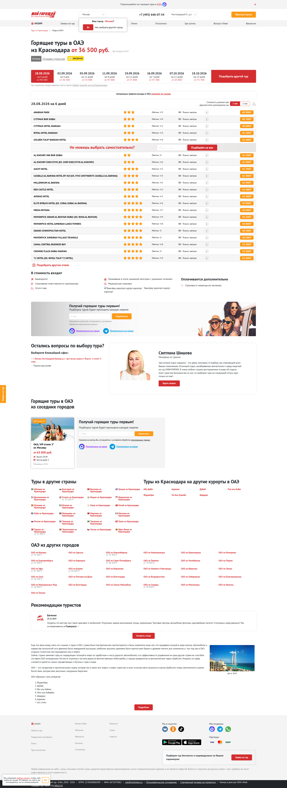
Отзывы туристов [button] (54, 59)
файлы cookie (23, 778)
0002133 (58, 785)
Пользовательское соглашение (161, 782)
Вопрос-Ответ (81, 723)
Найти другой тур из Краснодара (89, 85)
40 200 (245, 112)
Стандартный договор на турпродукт (198, 782)
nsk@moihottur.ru (134, 782)
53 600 (245, 251)
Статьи (112, 730)
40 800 (245, 126)
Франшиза (79, 736)
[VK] (165, 729)
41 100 (245, 132)
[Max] (164, 4)
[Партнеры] (232, 742)
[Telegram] (220, 729)
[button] (254, 104)
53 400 (245, 244)
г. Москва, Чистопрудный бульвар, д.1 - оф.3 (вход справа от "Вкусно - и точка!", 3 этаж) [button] (66, 360)
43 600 (245, 210)
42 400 (245, 182)
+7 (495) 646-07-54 (151, 15)
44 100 (245, 217)
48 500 (245, 237)
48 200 (245, 230)
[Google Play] (171, 742)
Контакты (79, 743)
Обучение (79, 730)
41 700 (245, 169)
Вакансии (114, 723)
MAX (159, 4)
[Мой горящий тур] (43, 14)
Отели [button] (36, 59)
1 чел (235, 103)
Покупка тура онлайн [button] (42, 365)
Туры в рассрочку (38, 750)
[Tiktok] (181, 729)
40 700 (245, 119)
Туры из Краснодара (39, 30)
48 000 (245, 223)
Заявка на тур (2, 394)
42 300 (245, 175)
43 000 (245, 203)
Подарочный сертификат (41, 737)
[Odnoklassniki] (173, 729)
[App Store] (191, 742)
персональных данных (140, 440)
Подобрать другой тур (233, 76)
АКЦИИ (37, 724)
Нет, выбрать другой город (109, 27)
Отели (33, 743)
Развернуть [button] (71, 626)
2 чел (244, 103)
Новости (113, 736)
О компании (80, 749)
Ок (45, 780)
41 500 (245, 155)
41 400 (245, 139)
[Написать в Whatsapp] (228, 729)
